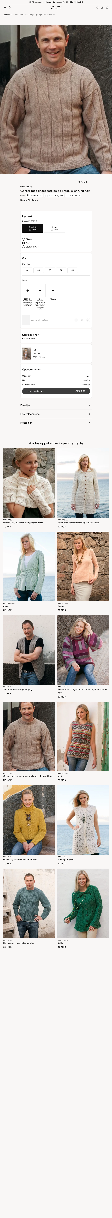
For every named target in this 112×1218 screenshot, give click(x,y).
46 (27, 270)
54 (72, 270)
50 (50, 270)
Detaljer (25, 405)
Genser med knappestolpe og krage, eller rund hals (34, 15)
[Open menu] (5, 7)
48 (38, 270)
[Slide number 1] (56, 171)
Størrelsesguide (30, 413)
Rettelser (26, 422)
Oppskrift (6, 15)
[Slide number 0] (55, 171)
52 (61, 270)
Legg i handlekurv (56, 391)
